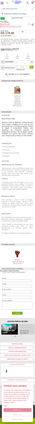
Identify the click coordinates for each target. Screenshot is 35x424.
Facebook (6, 371)
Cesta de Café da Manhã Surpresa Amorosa (17, 100)
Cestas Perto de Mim (17, 321)
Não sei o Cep (21, 69)
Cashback (28, 2)
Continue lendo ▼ (6, 44)
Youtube (17, 371)
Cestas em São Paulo (8, 331)
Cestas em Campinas (24, 331)
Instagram (28, 371)
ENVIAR (17, 313)
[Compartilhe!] (32, 25)
